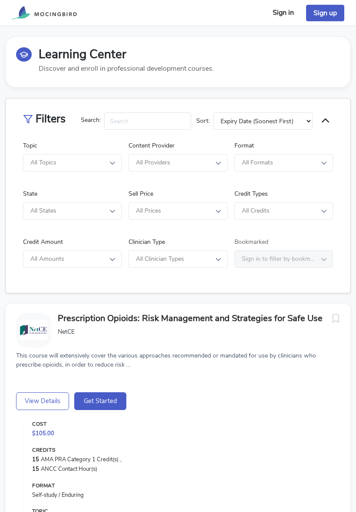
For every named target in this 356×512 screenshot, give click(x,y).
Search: (91, 120)
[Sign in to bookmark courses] (335, 319)
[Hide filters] (325, 121)
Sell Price (141, 194)
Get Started (100, 401)
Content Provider (152, 145)
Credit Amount (43, 242)
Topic (30, 145)
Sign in (283, 12)
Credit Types (251, 194)
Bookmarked (251, 242)
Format (244, 145)
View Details (42, 401)
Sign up (325, 13)
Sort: (203, 121)
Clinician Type (147, 242)
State (30, 194)
